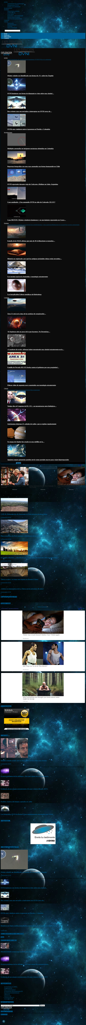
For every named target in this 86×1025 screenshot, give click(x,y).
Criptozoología (11, 12)
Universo (9, 26)
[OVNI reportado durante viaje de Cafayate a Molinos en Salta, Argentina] (16, 181)
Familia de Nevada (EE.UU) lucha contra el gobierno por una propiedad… (33, 367)
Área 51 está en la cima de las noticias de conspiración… (26, 314)
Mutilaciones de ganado (13, 17)
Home (5, 33)
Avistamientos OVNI (13, 5)
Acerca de (6, 35)
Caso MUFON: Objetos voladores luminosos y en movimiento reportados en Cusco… (36, 220)
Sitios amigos (7, 36)
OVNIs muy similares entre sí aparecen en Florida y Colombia (28, 129)
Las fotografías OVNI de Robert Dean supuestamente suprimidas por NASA (27, 814)
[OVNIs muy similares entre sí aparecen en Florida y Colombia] (16, 126)
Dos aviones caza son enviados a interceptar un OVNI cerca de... (23, 900)
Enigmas (6, 9)
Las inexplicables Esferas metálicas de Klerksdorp (24, 294)
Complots (6, 20)
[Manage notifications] (3, 1021)
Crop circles (10, 14)
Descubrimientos (11, 24)
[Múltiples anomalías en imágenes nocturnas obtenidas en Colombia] (16, 145)
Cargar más (4, 930)
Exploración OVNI (6, 517)
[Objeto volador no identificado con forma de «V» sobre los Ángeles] (16, 72)
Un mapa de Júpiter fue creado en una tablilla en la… (25, 442)
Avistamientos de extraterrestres (15, 3)
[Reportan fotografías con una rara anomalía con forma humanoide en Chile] (16, 163)
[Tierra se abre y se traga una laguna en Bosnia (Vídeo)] (14, 576)
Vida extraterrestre (12, 27)
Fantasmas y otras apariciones (15, 15)
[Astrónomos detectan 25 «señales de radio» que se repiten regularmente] (16, 420)
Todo (8, 59)
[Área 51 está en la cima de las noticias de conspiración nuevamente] (16, 310)
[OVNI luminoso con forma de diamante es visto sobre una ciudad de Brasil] (16, 90)
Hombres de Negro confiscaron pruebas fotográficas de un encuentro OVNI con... (29, 926)
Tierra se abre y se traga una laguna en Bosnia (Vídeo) (19, 579)
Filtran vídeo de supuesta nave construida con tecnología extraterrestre (31, 385)
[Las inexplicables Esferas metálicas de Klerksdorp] (16, 291)
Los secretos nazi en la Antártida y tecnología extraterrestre (27, 276)
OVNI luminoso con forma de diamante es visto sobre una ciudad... (24, 888)
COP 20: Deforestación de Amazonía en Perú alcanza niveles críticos (24, 514)
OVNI (5, 2)
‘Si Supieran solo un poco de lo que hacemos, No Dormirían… (28, 332)
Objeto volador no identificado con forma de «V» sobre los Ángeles (30, 76)
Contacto (6, 38)
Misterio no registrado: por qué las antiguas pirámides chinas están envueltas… (34, 259)
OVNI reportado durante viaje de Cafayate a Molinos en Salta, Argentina (32, 184)
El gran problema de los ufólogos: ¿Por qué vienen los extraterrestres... (25, 776)
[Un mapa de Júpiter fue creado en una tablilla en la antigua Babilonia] (16, 438)
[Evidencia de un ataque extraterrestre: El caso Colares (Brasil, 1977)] (5, 785)
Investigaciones (8, 8)
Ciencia (6, 21)
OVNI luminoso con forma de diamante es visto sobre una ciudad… (30, 93)
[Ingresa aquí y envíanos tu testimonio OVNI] (43, 843)
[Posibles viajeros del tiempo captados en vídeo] (5, 798)
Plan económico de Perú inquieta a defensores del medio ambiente (23, 536)
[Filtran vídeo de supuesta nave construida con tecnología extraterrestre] (16, 382)
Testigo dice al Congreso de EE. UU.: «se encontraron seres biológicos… (32, 406)
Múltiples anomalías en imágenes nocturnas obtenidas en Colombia (30, 148)
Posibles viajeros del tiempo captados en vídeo (16, 801)
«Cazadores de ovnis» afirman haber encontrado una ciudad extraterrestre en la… (35, 349)
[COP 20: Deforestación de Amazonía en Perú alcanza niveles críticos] (14, 511)
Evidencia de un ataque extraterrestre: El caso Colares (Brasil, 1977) (24, 789)
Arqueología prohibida (13, 11)
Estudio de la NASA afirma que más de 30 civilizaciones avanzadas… (31, 241)
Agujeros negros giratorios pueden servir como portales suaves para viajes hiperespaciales (38, 460)
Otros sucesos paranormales (14, 18)
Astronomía (10, 23)
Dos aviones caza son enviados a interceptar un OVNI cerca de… (29, 111)
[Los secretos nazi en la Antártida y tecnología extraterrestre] (16, 273)
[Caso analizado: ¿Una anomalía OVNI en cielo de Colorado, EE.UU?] (16, 199)
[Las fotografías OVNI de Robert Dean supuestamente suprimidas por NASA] (5, 811)
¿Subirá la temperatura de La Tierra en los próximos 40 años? (22, 589)
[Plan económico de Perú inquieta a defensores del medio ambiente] (14, 532)
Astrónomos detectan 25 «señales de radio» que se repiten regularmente (31, 424)
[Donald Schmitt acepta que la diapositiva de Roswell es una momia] (14, 757)
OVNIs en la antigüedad (13, 6)
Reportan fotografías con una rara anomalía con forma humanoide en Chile (33, 166)
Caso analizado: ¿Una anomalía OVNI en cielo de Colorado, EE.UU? (31, 202)
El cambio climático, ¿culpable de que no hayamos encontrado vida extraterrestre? (29, 557)
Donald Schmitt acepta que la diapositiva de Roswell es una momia (24, 760)
